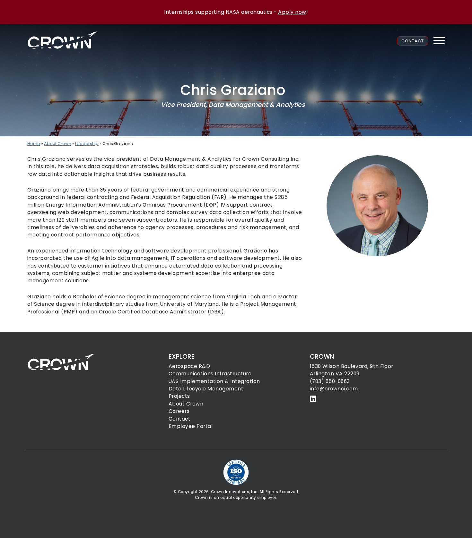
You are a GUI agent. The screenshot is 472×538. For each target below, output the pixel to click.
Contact (412, 41)
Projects (179, 396)
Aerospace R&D (189, 366)
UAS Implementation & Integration (214, 381)
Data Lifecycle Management (206, 388)
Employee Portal (191, 426)
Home (33, 144)
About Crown (57, 144)
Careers (179, 411)
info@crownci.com (334, 388)
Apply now (292, 12)
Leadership (87, 144)
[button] (439, 40)
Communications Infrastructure (210, 373)
